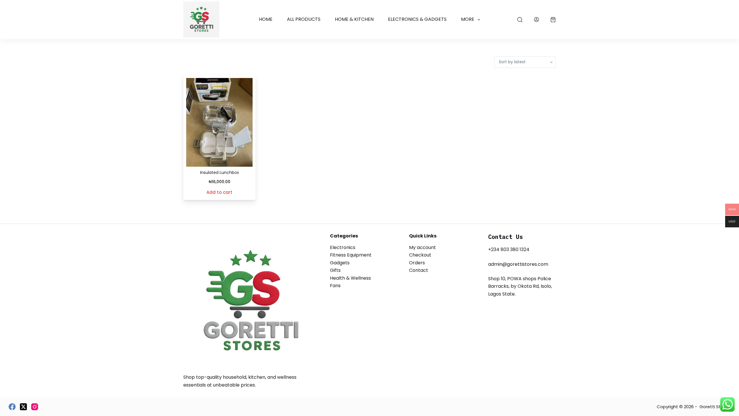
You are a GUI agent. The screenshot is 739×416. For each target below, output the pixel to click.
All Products (303, 19)
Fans (335, 285)
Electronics (342, 247)
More (467, 19)
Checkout (420, 255)
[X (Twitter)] (23, 406)
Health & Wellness (350, 278)
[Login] (536, 19)
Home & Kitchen (354, 19)
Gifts (335, 270)
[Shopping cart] (553, 19)
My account (422, 247)
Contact (418, 270)
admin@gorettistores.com (518, 264)
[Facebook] (12, 406)
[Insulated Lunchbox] (219, 122)
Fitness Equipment (351, 255)
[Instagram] (34, 406)
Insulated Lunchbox (219, 172)
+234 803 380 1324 (508, 249)
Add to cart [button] (219, 192)
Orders (417, 262)
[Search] (519, 19)
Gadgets (340, 262)
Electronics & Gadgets (417, 19)
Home (266, 19)
